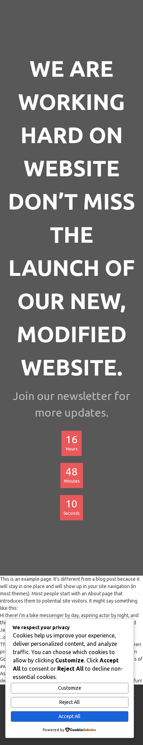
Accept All (69, 716)
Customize (69, 688)
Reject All (69, 702)
